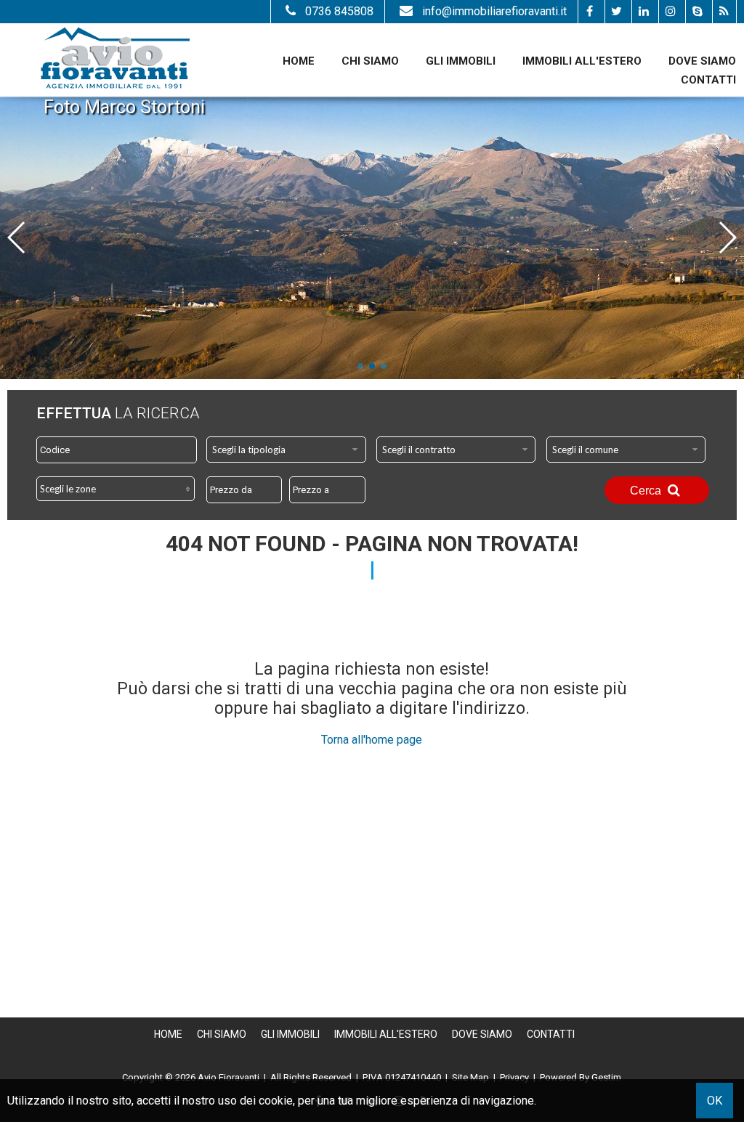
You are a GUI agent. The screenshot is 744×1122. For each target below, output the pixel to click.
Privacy (514, 1077)
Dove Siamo (702, 61)
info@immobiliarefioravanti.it (494, 11)
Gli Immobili (461, 61)
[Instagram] (670, 11)
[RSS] (724, 11)
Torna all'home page (371, 740)
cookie (276, 1100)
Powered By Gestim (580, 1077)
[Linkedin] (643, 11)
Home (299, 61)
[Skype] (697, 11)
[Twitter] (616, 11)
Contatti (708, 79)
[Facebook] (590, 11)
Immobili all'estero (582, 61)
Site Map (470, 1077)
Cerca (647, 490)
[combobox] (286, 449)
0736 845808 (339, 11)
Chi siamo (370, 61)
